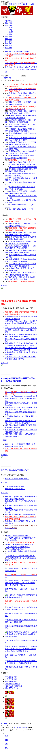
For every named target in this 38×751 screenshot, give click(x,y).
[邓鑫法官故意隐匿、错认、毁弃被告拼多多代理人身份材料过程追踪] (21, 610)
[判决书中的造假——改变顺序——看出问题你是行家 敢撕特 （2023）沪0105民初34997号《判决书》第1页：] (21, 585)
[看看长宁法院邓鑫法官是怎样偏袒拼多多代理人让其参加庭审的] (21, 622)
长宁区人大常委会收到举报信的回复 (19, 544)
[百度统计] (9, 720)
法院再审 (8, 36)
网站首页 (8, 21)
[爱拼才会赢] (9, 694)
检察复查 (8, 41)
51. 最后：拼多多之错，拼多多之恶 (22, 164)
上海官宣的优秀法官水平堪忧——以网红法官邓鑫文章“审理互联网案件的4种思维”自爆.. (21, 323)
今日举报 (8, 48)
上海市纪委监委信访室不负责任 (18, 547)
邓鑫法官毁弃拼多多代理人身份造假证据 (20, 514)
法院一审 (8, 25)
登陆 (10, 4)
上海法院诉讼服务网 (12, 684)
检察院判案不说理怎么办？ (15, 489)
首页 (6, 736)
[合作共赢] (9, 709)
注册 (15, 4)
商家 (11, 28)
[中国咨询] (9, 697)
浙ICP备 (4, 723)
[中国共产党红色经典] (9, 705)
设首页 (24, 4)
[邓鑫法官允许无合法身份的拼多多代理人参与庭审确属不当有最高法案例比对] (21, 663)
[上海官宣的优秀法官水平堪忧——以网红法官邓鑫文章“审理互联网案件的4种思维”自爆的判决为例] (21, 636)
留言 (19, 4)
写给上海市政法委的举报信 (16, 549)
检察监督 (8, 39)
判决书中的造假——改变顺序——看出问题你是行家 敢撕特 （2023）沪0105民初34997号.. (21, 398)
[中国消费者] (9, 701)
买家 (11, 34)
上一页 (3, 78)
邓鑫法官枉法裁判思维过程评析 (17, 52)
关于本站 (8, 45)
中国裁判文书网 (11, 677)
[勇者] (9, 716)
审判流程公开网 (11, 681)
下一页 (8, 78)
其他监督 (8, 43)
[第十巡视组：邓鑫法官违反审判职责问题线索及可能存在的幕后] (21, 597)
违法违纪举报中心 (12, 688)
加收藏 (31, 4)
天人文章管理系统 (20, 728)
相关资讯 (8, 23)
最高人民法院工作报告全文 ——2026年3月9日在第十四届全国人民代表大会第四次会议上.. (21, 330)
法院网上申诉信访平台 (13, 686)
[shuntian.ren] (9, 712)
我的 (6, 748)
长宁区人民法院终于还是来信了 (15, 470)
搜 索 (23, 76)
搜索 (6, 740)
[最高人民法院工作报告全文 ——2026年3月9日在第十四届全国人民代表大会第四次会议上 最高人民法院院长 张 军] (21, 651)
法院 (11, 32)
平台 (11, 30)
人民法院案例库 (11, 679)
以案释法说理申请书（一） (15, 486)
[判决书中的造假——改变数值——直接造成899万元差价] (21, 571)
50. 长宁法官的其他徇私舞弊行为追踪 (23, 167)
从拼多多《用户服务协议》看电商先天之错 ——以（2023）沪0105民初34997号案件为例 (21, 69)
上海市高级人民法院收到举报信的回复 (20, 556)
